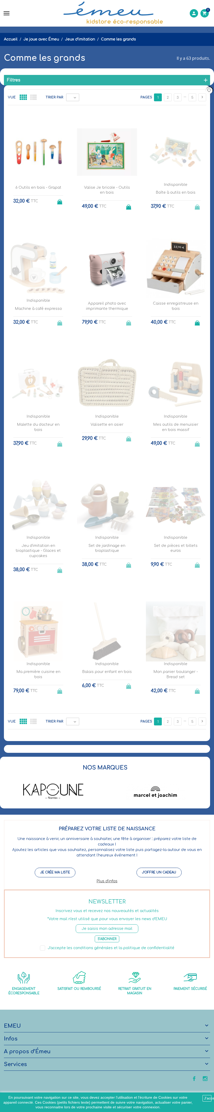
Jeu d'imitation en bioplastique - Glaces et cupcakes (38, 551)
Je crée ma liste (55, 872)
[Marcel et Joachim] (155, 791)
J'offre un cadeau (159, 872)
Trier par (54, 97)
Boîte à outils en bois (175, 192)
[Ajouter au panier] (60, 200)
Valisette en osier (107, 425)
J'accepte (207, 1098)
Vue (12, 97)
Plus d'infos (107, 881)
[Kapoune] (53, 791)
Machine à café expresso (38, 309)
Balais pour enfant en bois (107, 672)
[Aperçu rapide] (102, 747)
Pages (146, 97)
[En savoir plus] (112, 746)
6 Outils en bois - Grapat (38, 188)
